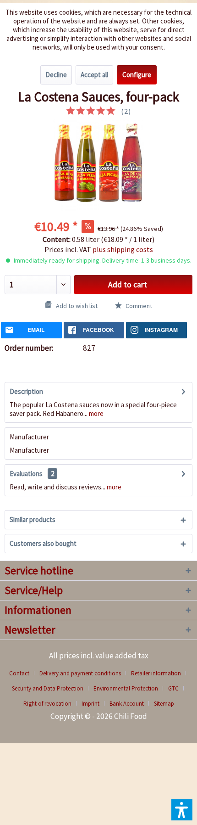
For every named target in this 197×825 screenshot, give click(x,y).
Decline (56, 74)
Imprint (90, 703)
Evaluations (26, 473)
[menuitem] (22, 673)
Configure (136, 74)
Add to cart (127, 285)
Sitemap (164, 703)
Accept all (94, 74)
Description (26, 391)
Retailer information (156, 673)
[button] (181, 809)
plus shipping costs (123, 249)
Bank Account (126, 703)
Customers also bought (43, 543)
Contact (19, 673)
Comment (138, 306)
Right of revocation (47, 703)
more (96, 413)
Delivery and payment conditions (80, 673)
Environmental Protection (125, 688)
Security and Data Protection (47, 688)
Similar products (32, 519)
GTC (173, 688)
